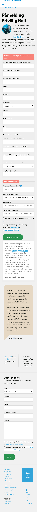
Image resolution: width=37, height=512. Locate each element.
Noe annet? (7, 202)
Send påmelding (12, 237)
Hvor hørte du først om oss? (13, 163)
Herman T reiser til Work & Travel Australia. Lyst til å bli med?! (28, 361)
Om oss (7, 481)
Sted (4, 127)
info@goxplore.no (11, 487)
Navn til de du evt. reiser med (13, 139)
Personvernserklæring (11, 230)
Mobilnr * (6, 94)
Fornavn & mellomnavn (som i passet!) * (17, 62)
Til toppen (28, 502)
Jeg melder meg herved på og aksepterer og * (15, 227)
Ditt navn (7, 396)
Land (10, 357)
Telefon (6, 404)
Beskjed (6, 420)
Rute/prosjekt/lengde (10, 194)
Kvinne (19, 135)
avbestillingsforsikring (20, 250)
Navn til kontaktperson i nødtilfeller (15, 147)
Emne (6, 388)
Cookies (7, 476)
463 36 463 (8, 485)
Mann (12, 135)
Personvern (8, 474)
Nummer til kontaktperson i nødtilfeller (16, 155)
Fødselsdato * (7, 102)
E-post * (5, 86)
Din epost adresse (10, 412)
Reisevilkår (15, 227)
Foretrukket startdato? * (11, 186)
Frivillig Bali (18, 37)
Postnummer (7, 119)
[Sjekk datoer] (21, 186)
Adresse (6, 111)
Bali (15, 357)
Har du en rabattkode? (11, 210)
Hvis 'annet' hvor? (9, 171)
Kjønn (5, 135)
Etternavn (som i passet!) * (12, 70)
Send (9, 457)
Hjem (5, 357)
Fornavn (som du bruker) (11, 78)
